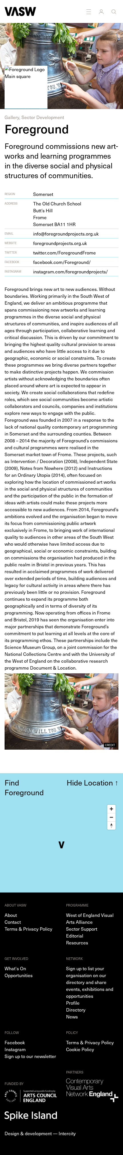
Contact (13, 921)
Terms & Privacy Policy (28, 928)
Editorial (74, 935)
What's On (15, 968)
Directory (76, 1009)
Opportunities (19, 975)
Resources (77, 942)
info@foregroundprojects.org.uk (66, 233)
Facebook (15, 1042)
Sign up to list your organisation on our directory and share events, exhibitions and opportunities (89, 982)
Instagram (15, 1049)
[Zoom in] (111, 809)
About (11, 914)
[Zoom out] (111, 817)
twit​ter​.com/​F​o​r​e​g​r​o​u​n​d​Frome (64, 252)
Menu (89, 11)
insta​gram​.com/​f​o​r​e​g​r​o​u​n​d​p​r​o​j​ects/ (70, 271)
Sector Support (81, 928)
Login (102, 11)
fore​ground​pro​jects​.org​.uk (60, 243)
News (72, 1016)
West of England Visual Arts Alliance (90, 918)
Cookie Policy (80, 1049)
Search (114, 11)
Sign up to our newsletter (30, 1056)
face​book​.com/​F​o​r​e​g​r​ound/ (62, 261)
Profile (73, 1002)
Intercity (67, 1133)
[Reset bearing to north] (111, 825)
